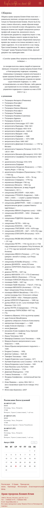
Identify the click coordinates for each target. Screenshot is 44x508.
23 (34, 462)
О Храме (15, 484)
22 (30, 462)
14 (25, 458)
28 (25, 466)
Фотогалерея (22, 486)
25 (11, 466)
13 (20, 458)
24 (6, 466)
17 (6, 462)
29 (30, 466)
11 (11, 458)
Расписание (5, 484)
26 (16, 466)
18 (11, 462)
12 (16, 458)
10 (6, 458)
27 (20, 466)
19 (16, 462)
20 (20, 462)
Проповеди (12, 486)
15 (30, 458)
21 (25, 462)
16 (34, 458)
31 (6, 470)
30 (34, 466)
